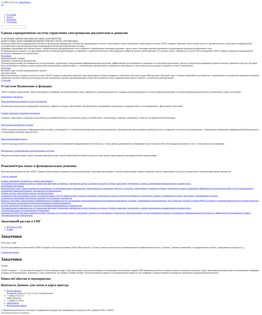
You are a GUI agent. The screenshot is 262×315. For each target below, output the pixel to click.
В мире (10, 229)
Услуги (10, 17)
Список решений (9, 176)
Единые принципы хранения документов (20, 113)
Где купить (12, 22)
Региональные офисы (17, 305)
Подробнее (6, 56)
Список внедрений (10, 252)
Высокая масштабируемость (14, 139)
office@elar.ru (25, 2)
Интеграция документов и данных (17, 125)
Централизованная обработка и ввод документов (24, 101)
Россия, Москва (14, 291)
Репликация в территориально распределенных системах (27, 151)
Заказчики (11, 19)
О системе (11, 14)
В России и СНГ (14, 227)
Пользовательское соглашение (15, 312)
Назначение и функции (12, 97)
